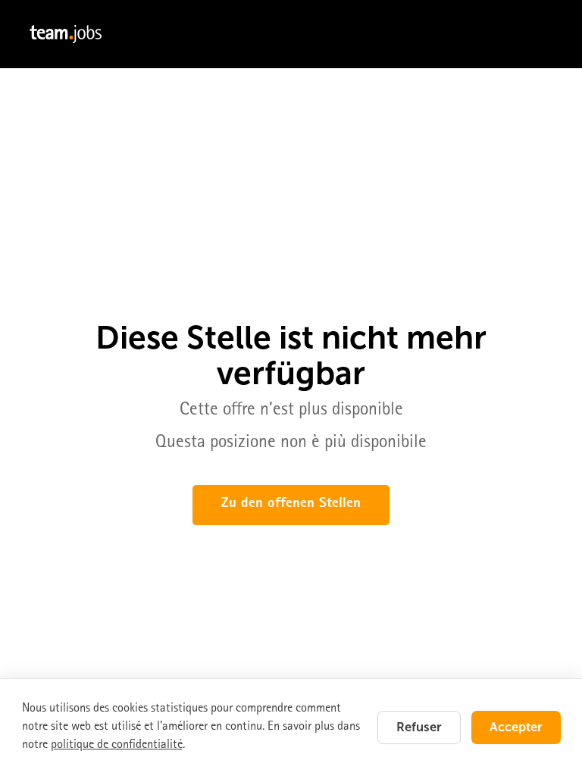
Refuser (419, 727)
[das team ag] (291, 34)
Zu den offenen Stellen (291, 504)
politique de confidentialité (117, 745)
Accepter (516, 727)
